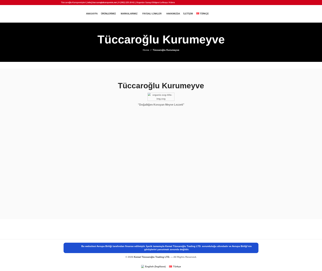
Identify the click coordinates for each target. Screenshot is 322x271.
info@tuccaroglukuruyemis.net (102, 2)
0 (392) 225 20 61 (126, 2)
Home (146, 50)
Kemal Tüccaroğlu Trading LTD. (152, 257)
